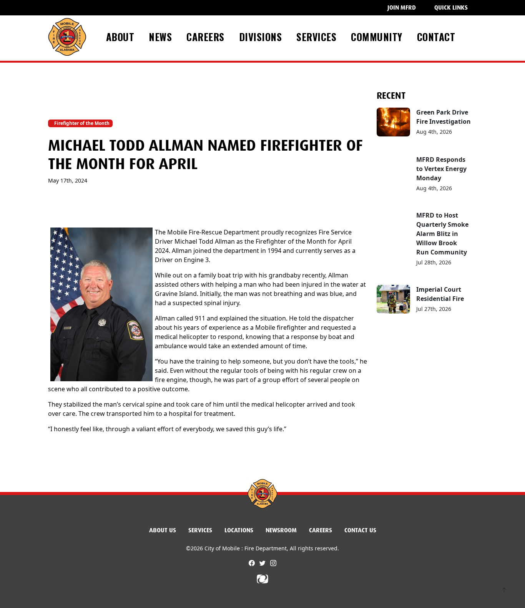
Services (200, 530)
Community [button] (378, 36)
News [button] (162, 36)
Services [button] (317, 36)
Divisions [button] (262, 36)
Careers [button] (206, 36)
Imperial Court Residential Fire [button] (440, 294)
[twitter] (263, 563)
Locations (238, 530)
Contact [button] (437, 36)
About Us (162, 530)
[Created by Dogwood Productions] (262, 578)
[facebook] (252, 563)
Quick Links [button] (451, 7)
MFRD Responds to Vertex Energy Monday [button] (441, 168)
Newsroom (281, 530)
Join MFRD (401, 7)
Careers (320, 530)
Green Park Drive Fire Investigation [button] (443, 117)
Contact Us (360, 530)
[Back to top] (504, 591)
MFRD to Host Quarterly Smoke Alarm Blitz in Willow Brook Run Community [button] (442, 233)
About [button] (121, 36)
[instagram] (273, 563)
